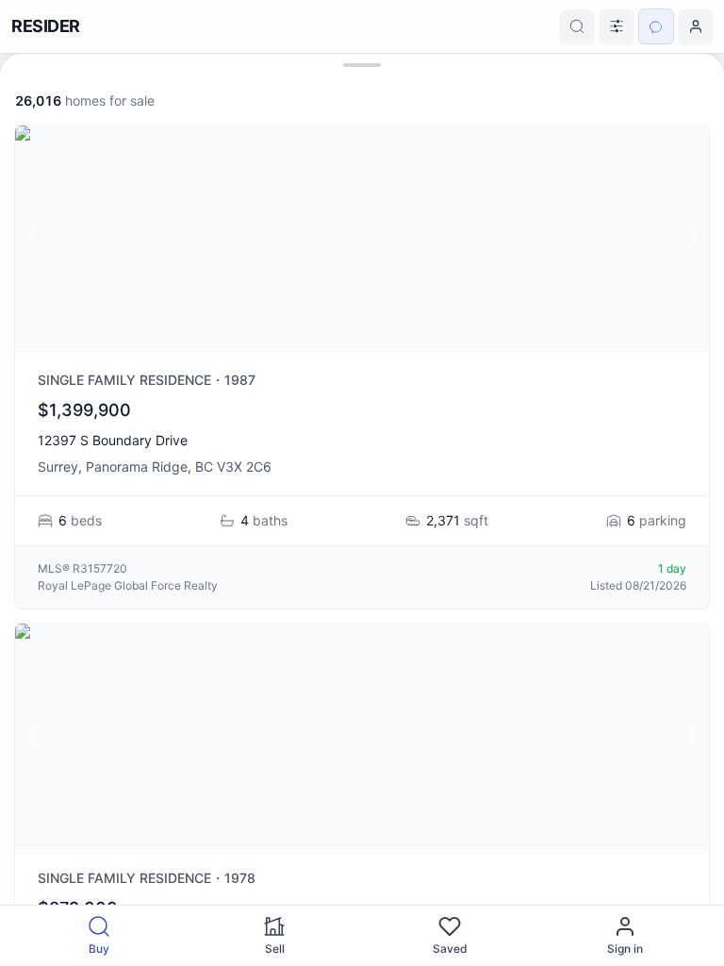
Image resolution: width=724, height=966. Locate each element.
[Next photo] (690, 239)
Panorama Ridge (137, 466)
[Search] (577, 26)
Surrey (58, 466)
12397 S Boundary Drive (113, 440)
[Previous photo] (34, 239)
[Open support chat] (656, 26)
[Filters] (616, 26)
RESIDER (45, 26)
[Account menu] (696, 26)
